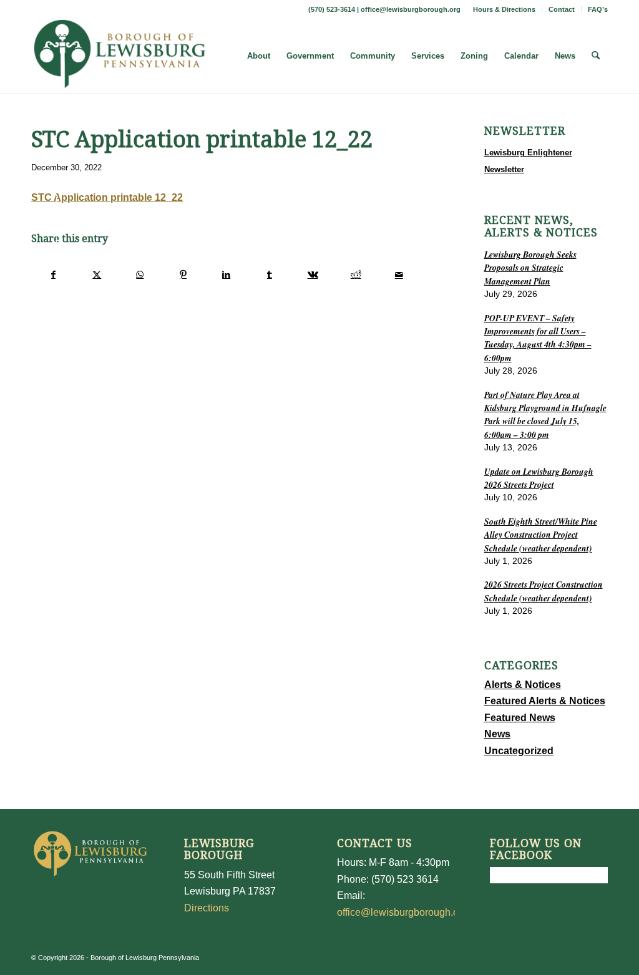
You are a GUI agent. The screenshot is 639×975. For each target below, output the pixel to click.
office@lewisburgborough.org (411, 9)
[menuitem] (504, 9)
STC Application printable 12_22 (107, 197)
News (497, 734)
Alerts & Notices (522, 684)
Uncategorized (519, 750)
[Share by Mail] (399, 274)
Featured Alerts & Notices (544, 701)
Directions (206, 908)
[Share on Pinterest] (183, 274)
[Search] (595, 56)
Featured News (519, 717)
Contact (562, 9)
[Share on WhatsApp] (140, 274)
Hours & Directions (504, 9)
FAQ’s (598, 9)
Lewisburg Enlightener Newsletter (528, 160)
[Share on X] (97, 274)
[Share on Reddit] (355, 274)
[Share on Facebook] (53, 274)
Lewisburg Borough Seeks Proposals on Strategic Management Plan (530, 267)
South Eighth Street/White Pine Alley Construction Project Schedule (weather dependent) (540, 534)
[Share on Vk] (312, 274)
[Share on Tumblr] (269, 274)
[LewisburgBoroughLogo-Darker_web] (120, 56)
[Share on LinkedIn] (226, 274)
